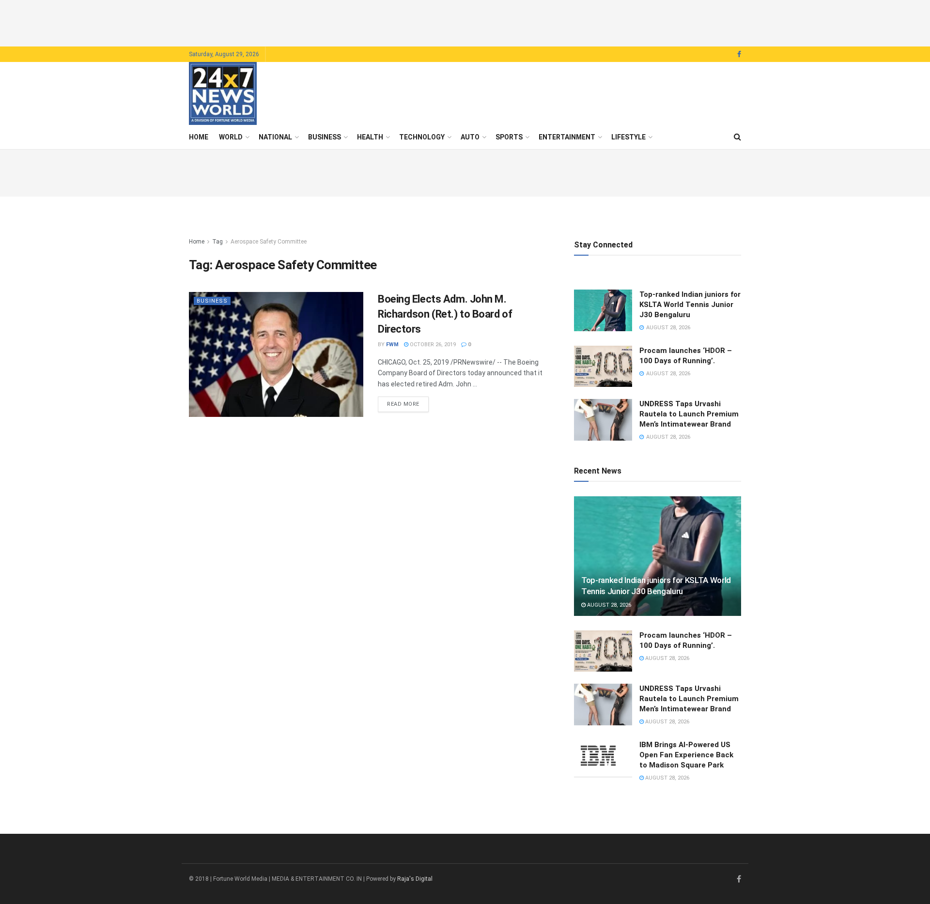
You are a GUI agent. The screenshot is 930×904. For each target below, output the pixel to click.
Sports (509, 137)
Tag (217, 241)
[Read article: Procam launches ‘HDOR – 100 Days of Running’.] (603, 366)
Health (370, 137)
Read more (408, 403)
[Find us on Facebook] (739, 54)
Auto (470, 137)
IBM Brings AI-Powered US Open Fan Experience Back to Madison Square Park (686, 754)
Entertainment (567, 137)
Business (324, 137)
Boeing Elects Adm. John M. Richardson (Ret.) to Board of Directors (445, 314)
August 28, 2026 (608, 605)
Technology (422, 137)
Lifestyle (628, 137)
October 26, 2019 (432, 344)
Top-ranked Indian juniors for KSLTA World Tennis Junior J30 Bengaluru (690, 304)
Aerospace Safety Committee (269, 241)
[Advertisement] (465, 22)
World (231, 137)
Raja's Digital (415, 878)
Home (198, 137)
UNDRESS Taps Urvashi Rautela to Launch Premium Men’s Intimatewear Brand (689, 414)
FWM (392, 344)
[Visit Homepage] (223, 93)
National (275, 137)
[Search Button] (737, 137)
